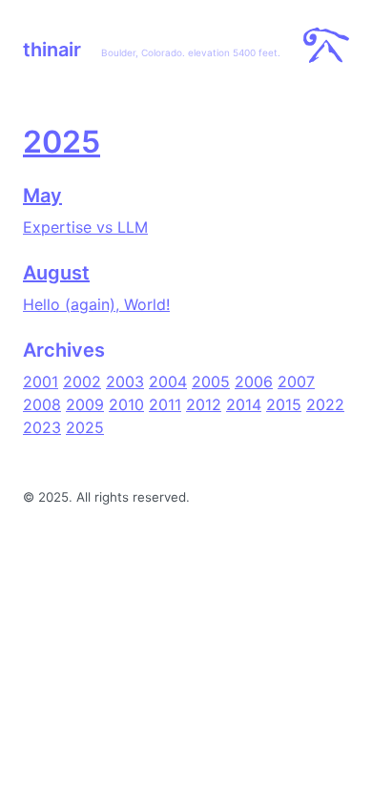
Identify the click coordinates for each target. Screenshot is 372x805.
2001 (40, 381)
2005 (211, 381)
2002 (82, 381)
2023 (42, 427)
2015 (283, 404)
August (56, 272)
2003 (125, 381)
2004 (168, 381)
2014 (243, 404)
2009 (85, 404)
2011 (165, 404)
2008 (42, 404)
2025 (61, 141)
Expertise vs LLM (85, 227)
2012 (203, 404)
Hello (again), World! (96, 304)
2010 (126, 404)
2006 (254, 381)
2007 (296, 381)
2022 (325, 404)
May (42, 195)
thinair (52, 49)
